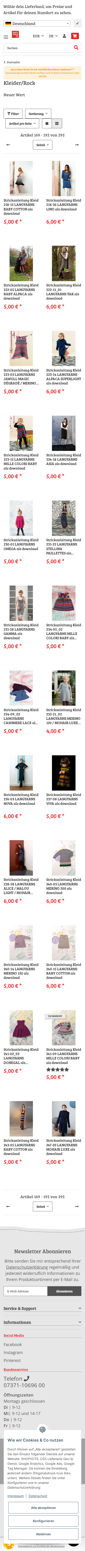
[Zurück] (8, 144)
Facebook (13, 1344)
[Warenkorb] (75, 36)
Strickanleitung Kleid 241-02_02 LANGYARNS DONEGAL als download (21, 1056)
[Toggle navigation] (6, 35)
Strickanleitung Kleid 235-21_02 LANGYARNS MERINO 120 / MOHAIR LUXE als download (63, 716)
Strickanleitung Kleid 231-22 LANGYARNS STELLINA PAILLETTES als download (63, 546)
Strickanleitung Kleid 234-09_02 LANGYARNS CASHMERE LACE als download (21, 716)
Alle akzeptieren (43, 1508)
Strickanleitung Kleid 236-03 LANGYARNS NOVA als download (21, 799)
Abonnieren (64, 1291)
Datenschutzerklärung (27, 1267)
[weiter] (76, 144)
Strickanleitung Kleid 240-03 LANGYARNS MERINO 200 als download (63, 886)
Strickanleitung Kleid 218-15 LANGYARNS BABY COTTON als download (21, 206)
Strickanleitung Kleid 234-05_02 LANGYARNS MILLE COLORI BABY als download (63, 631)
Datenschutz (38, 1496)
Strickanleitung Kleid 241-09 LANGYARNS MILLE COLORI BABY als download (63, 1056)
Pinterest (12, 1360)
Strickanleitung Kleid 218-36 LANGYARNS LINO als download (63, 204)
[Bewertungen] (57, 1069)
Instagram (13, 1352)
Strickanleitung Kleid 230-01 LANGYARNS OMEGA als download (21, 544)
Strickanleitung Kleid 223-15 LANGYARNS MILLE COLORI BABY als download (21, 461)
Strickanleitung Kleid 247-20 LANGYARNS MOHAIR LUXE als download (63, 1147)
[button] (64, 35)
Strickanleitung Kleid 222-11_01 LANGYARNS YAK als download (63, 291)
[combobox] (36, 23)
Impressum (15, 1496)
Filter (14, 113)
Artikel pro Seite (20, 123)
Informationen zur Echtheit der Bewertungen (41, 1546)
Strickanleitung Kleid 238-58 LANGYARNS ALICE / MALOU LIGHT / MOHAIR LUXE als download (21, 886)
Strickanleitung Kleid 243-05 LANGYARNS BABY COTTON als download (21, 1147)
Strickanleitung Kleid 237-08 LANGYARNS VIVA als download (63, 799)
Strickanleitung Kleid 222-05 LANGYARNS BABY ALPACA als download (21, 291)
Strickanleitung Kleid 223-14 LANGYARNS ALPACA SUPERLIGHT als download (63, 376)
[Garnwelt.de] (15, 34)
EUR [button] (36, 35)
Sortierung (36, 113)
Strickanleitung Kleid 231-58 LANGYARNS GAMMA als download (21, 631)
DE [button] (51, 35)
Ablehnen (43, 1534)
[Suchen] (76, 48)
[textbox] (37, 23)
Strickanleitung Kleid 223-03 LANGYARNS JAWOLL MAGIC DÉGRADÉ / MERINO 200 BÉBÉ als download (21, 376)
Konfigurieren (43, 1521)
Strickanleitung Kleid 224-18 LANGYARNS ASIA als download (63, 459)
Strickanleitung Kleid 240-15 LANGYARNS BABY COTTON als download (63, 971)
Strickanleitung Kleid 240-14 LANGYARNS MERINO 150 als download (21, 971)
